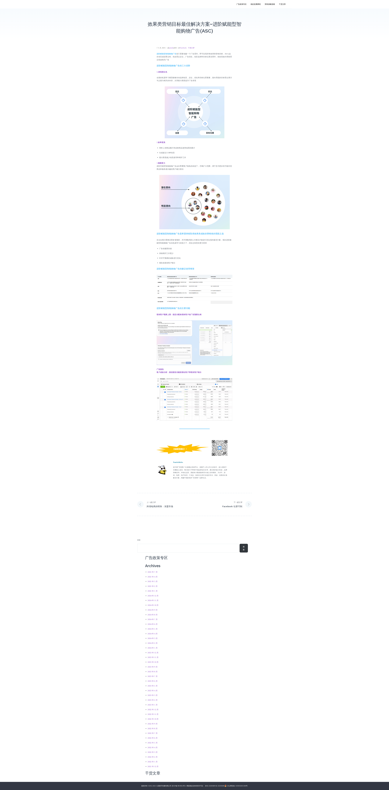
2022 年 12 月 (153, 709)
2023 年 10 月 (153, 662)
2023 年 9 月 (153, 667)
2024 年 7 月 (153, 619)
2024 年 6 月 (153, 624)
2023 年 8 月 (153, 671)
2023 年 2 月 (153, 700)
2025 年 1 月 (153, 591)
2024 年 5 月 (153, 629)
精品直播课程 (256, 4)
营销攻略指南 (270, 4)
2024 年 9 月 (153, 610)
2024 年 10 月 (153, 605)
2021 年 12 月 (153, 766)
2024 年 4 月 (153, 633)
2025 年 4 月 (153, 577)
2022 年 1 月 (153, 761)
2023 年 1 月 (153, 705)
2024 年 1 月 (153, 648)
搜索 (138, 540)
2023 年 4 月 (153, 690)
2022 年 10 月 (153, 719)
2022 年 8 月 (153, 728)
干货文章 (282, 4)
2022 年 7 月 (153, 733)
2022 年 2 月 (153, 757)
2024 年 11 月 (153, 600)
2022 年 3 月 (153, 752)
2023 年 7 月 (153, 676)
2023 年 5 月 (153, 686)
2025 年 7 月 (153, 572)
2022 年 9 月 (153, 724)
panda (171, 48)
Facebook (183, 48)
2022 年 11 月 (153, 714)
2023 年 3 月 (153, 695)
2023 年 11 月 (153, 657)
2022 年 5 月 (153, 743)
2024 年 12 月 (153, 596)
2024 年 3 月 (153, 638)
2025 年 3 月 (153, 581)
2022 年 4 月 (153, 747)
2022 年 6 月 (153, 738)
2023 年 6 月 (153, 681)
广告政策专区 (241, 4)
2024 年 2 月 (153, 643)
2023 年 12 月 (153, 652)
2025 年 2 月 (153, 586)
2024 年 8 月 (153, 614)
